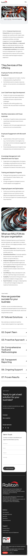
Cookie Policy (6, 530)
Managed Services (7, 514)
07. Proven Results (10, 377)
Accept (5, 552)
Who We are (6, 512)
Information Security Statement (11, 532)
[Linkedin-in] (8, 427)
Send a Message (9, 468)
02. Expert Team (9, 332)
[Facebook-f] (3, 427)
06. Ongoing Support (12, 370)
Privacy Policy (6, 528)
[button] (14, 317)
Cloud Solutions (7, 520)
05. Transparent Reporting (9, 361)
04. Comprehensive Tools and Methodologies (11, 349)
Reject (11, 552)
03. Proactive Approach (13, 340)
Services (9, 19)
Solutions (5, 518)
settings (16, 550)
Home (5, 19)
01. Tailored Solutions (11, 317)
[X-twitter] (5, 427)
